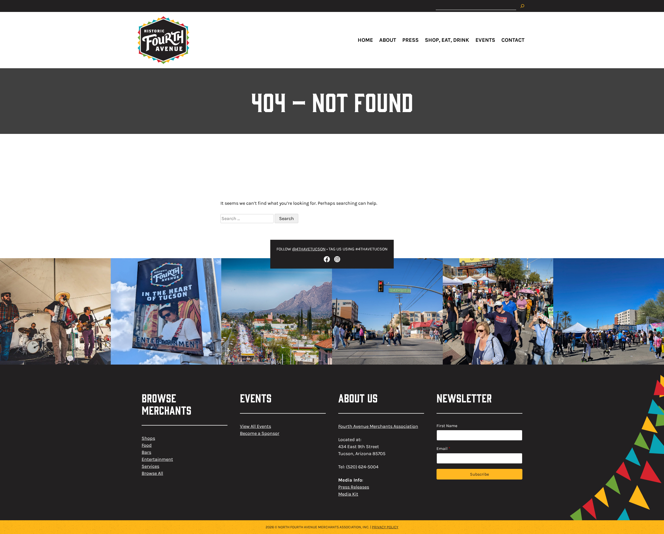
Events (485, 40)
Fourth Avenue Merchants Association (378, 426)
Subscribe (479, 474)
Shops (148, 438)
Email (443, 448)
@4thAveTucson (309, 249)
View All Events (255, 426)
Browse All (152, 473)
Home (365, 40)
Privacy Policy (385, 527)
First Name (447, 425)
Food (147, 445)
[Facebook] (327, 259)
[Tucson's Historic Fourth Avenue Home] (163, 40)
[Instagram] (337, 259)
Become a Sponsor (259, 433)
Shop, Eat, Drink (447, 40)
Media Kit (348, 494)
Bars (146, 452)
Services (150, 466)
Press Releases (353, 487)
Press (410, 40)
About (387, 40)
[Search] (522, 6)
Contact (512, 40)
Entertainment (157, 459)
